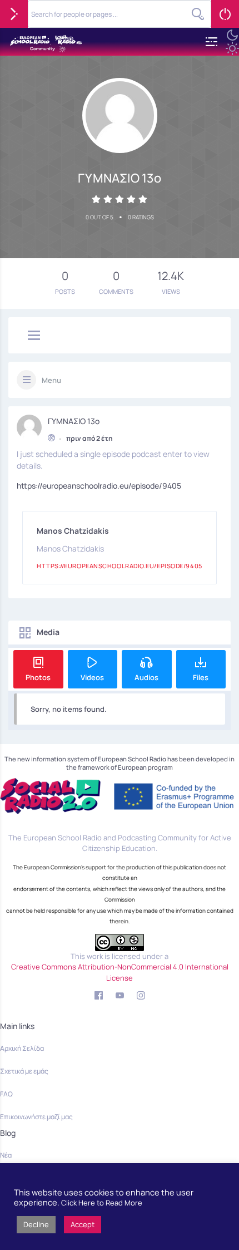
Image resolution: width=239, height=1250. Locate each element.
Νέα (6, 1155)
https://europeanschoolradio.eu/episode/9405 (99, 485)
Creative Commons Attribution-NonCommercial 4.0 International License (119, 972)
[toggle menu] (34, 336)
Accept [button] (82, 1224)
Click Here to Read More (101, 1203)
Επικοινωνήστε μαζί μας (36, 1116)
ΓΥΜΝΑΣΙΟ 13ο (73, 421)
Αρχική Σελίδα (22, 1048)
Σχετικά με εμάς (24, 1071)
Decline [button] (36, 1224)
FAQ (6, 1094)
